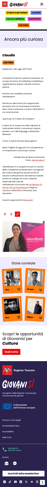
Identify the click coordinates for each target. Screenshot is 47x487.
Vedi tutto (11, 351)
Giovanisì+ (28, 200)
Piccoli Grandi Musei (19, 187)
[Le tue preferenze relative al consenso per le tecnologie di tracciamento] (42, 482)
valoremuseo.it (38, 160)
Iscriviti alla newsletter (23, 473)
